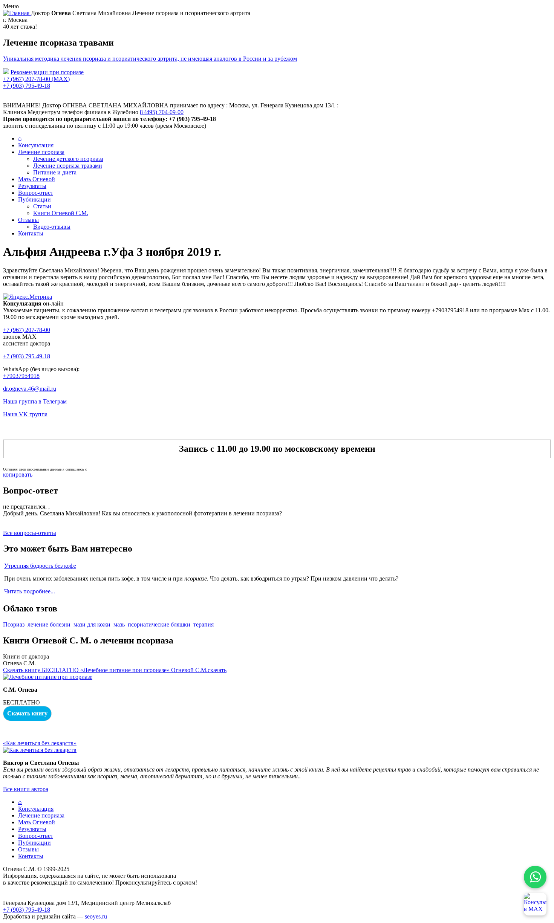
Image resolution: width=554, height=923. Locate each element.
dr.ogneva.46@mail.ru (29, 388)
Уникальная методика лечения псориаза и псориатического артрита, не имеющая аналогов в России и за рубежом (150, 58)
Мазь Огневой (36, 179)
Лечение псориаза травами (67, 165)
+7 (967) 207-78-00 (26, 330)
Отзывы (28, 220)
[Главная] (17, 13)
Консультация (36, 145)
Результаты (32, 186)
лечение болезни (49, 624)
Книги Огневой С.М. (60, 213)
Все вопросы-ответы (29, 533)
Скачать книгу (27, 713)
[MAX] (535, 904)
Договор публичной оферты (39, 896)
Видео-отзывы (51, 226)
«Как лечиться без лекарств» (40, 743)
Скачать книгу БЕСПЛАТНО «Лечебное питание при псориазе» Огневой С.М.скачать (114, 670)
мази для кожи (91, 624)
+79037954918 (21, 376)
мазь (119, 624)
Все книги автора (25, 789)
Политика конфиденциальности (44, 889)
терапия (203, 624)
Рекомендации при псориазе (47, 72)
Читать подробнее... (29, 591)
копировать (17, 474)
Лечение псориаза (41, 152)
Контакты (30, 233)
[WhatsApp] (535, 877)
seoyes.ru (96, 916)
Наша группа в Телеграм (35, 401)
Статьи (42, 206)
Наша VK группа (25, 414)
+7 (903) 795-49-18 (26, 86)
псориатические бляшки (159, 624)
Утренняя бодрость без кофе (40, 565)
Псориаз (13, 624)
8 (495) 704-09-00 (162, 112)
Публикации (34, 199)
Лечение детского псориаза (68, 159)
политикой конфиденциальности (113, 469)
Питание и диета (55, 172)
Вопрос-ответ (35, 192)
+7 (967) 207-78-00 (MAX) (36, 79)
